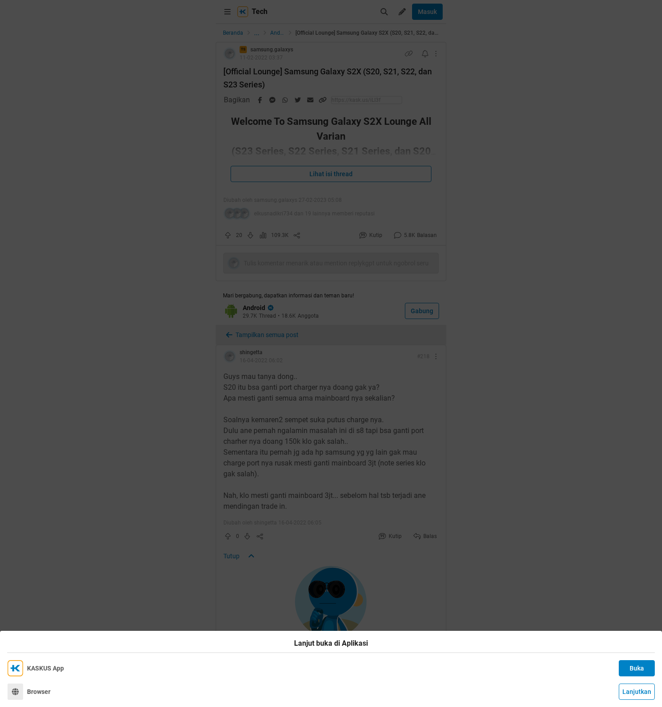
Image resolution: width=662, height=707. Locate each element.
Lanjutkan (636, 691)
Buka (637, 668)
